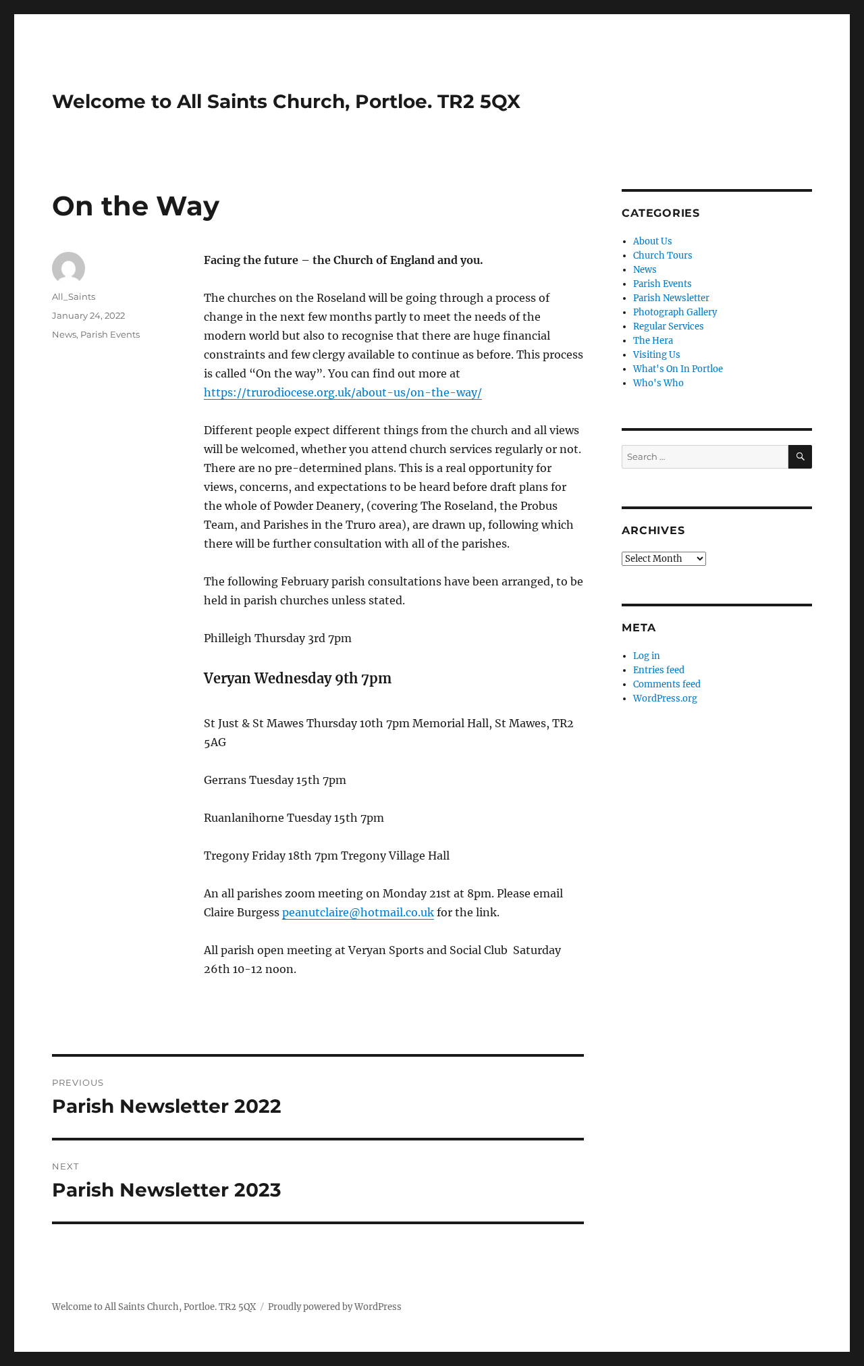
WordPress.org (665, 698)
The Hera (653, 340)
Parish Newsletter (671, 298)
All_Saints (73, 296)
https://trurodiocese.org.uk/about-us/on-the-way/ (343, 392)
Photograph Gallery (675, 312)
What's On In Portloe (678, 369)
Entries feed (658, 670)
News (64, 334)
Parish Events (110, 334)
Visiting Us (656, 355)
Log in (646, 656)
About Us (652, 241)
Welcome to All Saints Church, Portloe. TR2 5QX (286, 101)
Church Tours (663, 255)
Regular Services (668, 326)
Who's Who (658, 383)
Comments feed (667, 684)
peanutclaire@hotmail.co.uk (358, 912)
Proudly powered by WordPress (335, 1307)
